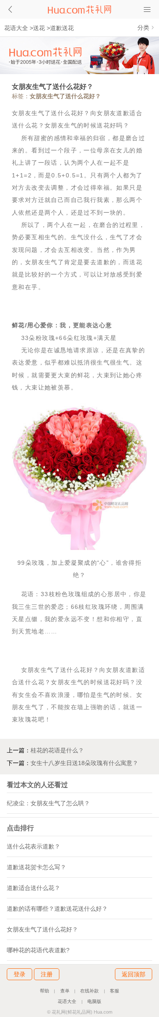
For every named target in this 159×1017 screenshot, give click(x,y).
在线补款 (89, 990)
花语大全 (16, 28)
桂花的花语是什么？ (57, 750)
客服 (114, 990)
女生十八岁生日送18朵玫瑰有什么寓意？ (84, 763)
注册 (47, 974)
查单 (65, 990)
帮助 (44, 990)
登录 (19, 974)
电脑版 (94, 1001)
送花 (39, 28)
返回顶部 (133, 974)
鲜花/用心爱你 (32, 325)
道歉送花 (62, 28)
